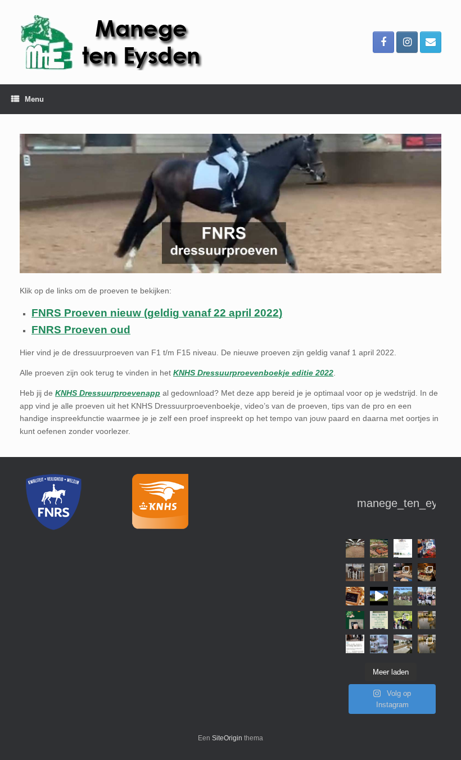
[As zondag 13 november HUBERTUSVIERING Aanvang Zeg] (403, 596)
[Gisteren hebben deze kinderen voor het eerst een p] (403, 620)
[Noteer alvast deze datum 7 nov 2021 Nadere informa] (379, 620)
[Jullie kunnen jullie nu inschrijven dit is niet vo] (403, 548)
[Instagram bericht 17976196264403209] (379, 644)
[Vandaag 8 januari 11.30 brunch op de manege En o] (355, 572)
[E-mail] (430, 42)
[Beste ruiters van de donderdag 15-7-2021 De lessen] (427, 644)
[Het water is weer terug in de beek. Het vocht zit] (427, 620)
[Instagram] (407, 42)
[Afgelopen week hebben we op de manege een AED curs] (403, 572)
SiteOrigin (227, 738)
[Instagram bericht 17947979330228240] (355, 596)
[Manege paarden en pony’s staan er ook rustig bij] (379, 572)
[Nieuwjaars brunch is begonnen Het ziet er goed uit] (427, 548)
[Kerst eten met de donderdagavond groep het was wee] (427, 572)
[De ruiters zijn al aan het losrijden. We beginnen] (355, 548)
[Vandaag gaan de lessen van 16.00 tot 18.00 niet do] (403, 644)
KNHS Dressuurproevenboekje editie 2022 (253, 372)
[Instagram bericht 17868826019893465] (379, 548)
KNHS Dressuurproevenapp (107, 392)
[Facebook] (383, 42)
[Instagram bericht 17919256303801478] (355, 644)
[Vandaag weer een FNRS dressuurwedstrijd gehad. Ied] (427, 596)
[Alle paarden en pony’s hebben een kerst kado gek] (355, 620)
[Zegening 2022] (379, 596)
